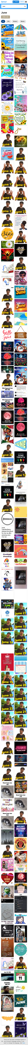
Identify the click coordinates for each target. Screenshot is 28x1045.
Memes (22, 21)
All (3, 21)
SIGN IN (22, 1)
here (24, 1043)
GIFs (8, 21)
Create (16, 1)
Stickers (15, 21)
